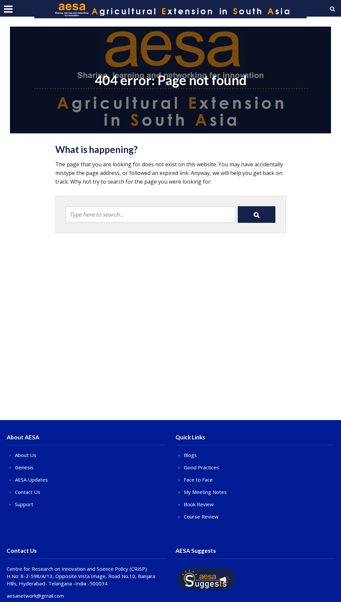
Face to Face (198, 479)
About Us (25, 455)
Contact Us (27, 492)
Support (24, 504)
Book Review (199, 504)
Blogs (190, 455)
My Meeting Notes (205, 492)
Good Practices (201, 467)
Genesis (24, 467)
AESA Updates (31, 479)
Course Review (201, 516)
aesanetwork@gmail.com (35, 595)
